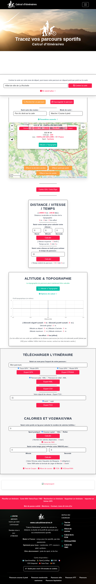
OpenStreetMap (82, 177)
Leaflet (44, 177)
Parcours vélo (56, 577)
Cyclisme (50, 139)
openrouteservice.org (61, 177)
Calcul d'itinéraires (26, 4)
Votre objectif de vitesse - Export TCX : (48, 394)
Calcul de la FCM (69, 536)
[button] (48, 150)
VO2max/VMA (67, 468)
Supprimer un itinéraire (74, 499)
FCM (57, 468)
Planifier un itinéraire (10, 499)
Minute (48, 234)
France (61, 137)
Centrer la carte (81, 86)
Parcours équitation (54, 580)
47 (56, 137)
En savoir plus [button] (48, 91)
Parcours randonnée (39, 577)
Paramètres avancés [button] (48, 119)
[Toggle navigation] (85, 4)
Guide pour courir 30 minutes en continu (42, 569)
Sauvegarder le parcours (63, 102)
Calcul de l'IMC (49, 442)
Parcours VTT (70, 577)
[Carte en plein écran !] (12, 134)
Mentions (45, 506)
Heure (37, 234)
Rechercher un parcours (34, 102)
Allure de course (45, 468)
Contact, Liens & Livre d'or (61, 506)
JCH (51, 135)
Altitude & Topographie (49, 289)
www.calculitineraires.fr (41, 523)
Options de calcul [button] (48, 294)
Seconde (59, 234)
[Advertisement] (48, 62)
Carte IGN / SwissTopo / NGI (31, 499)
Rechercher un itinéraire (53, 499)
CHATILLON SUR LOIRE (45, 137)
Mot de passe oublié (32, 506)
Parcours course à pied (18, 577)
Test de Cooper (30, 468)
